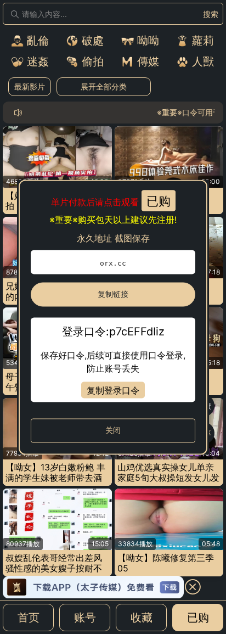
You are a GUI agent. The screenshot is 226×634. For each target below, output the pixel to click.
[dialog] (113, 317)
